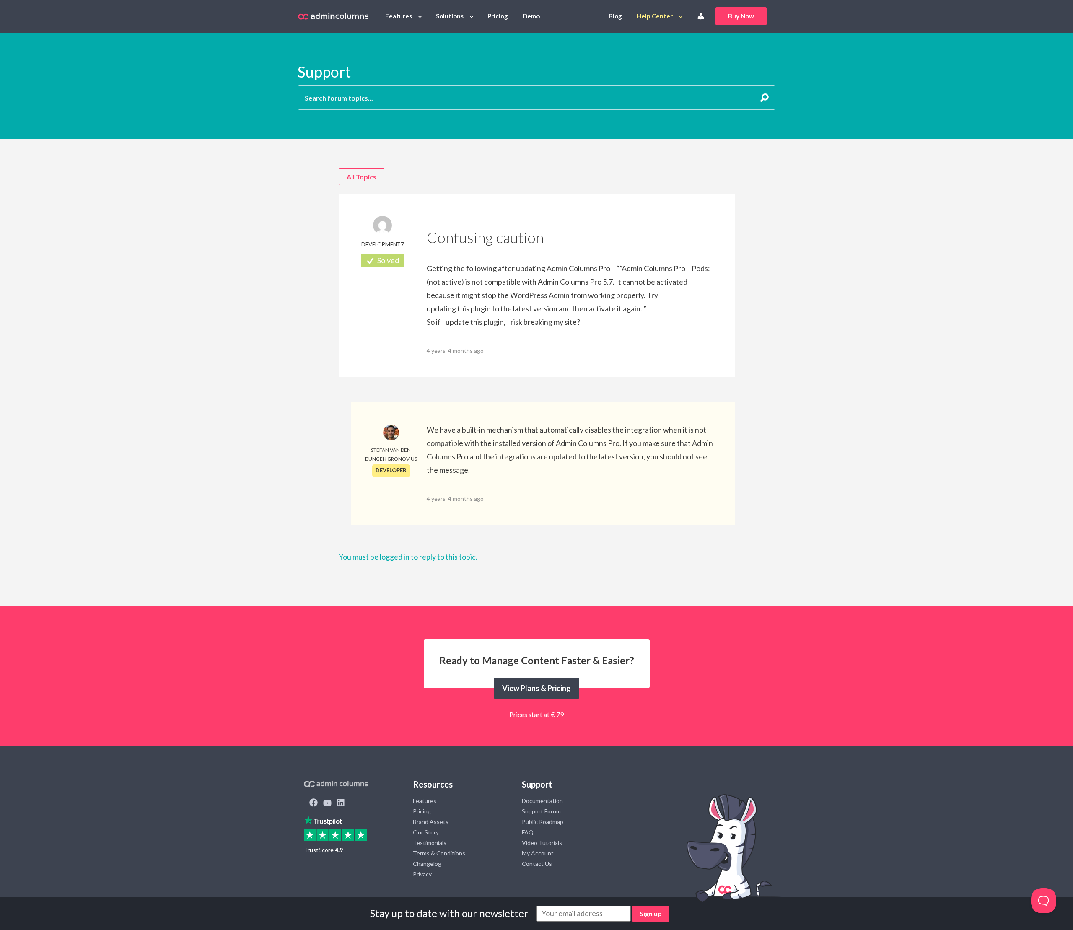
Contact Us (537, 863)
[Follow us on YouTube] (327, 803)
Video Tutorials (542, 842)
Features (398, 16)
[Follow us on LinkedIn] (341, 803)
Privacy (422, 874)
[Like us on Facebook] (313, 803)
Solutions (450, 16)
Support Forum (541, 811)
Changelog (427, 863)
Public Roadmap (542, 821)
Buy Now (741, 16)
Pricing (497, 16)
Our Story (426, 832)
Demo (531, 16)
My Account (538, 853)
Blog (615, 16)
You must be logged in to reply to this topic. (408, 556)
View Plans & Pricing (536, 688)
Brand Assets (430, 821)
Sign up (651, 913)
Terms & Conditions (439, 853)
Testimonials (429, 842)
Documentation (542, 800)
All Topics (361, 177)
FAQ (528, 832)
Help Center (655, 16)
